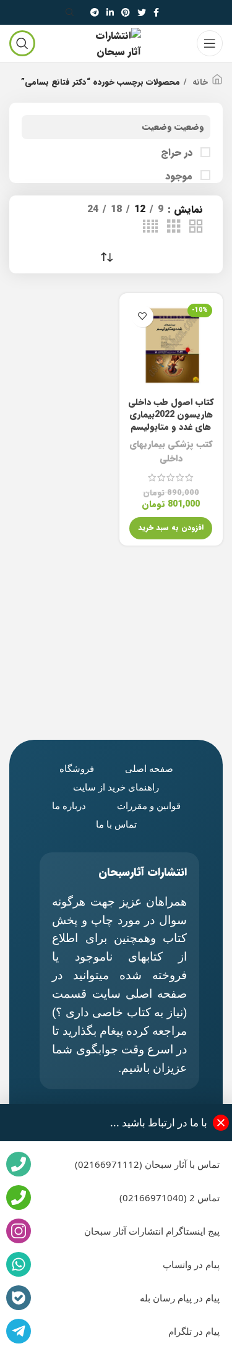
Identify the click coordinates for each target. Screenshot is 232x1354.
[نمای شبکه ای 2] (196, 227)
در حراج (178, 153)
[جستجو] (71, 12)
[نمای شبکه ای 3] (174, 227)
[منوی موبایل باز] (210, 43)
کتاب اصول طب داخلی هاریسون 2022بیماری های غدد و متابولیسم (171, 414)
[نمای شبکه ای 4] (150, 227)
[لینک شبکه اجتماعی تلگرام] (95, 12)
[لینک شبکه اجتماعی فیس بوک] (156, 12)
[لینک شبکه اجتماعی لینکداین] (110, 12)
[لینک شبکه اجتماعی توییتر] (142, 12)
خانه (199, 82)
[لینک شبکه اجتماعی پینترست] (126, 12)
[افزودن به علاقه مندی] (142, 316)
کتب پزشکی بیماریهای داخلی (171, 451)
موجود (180, 176)
